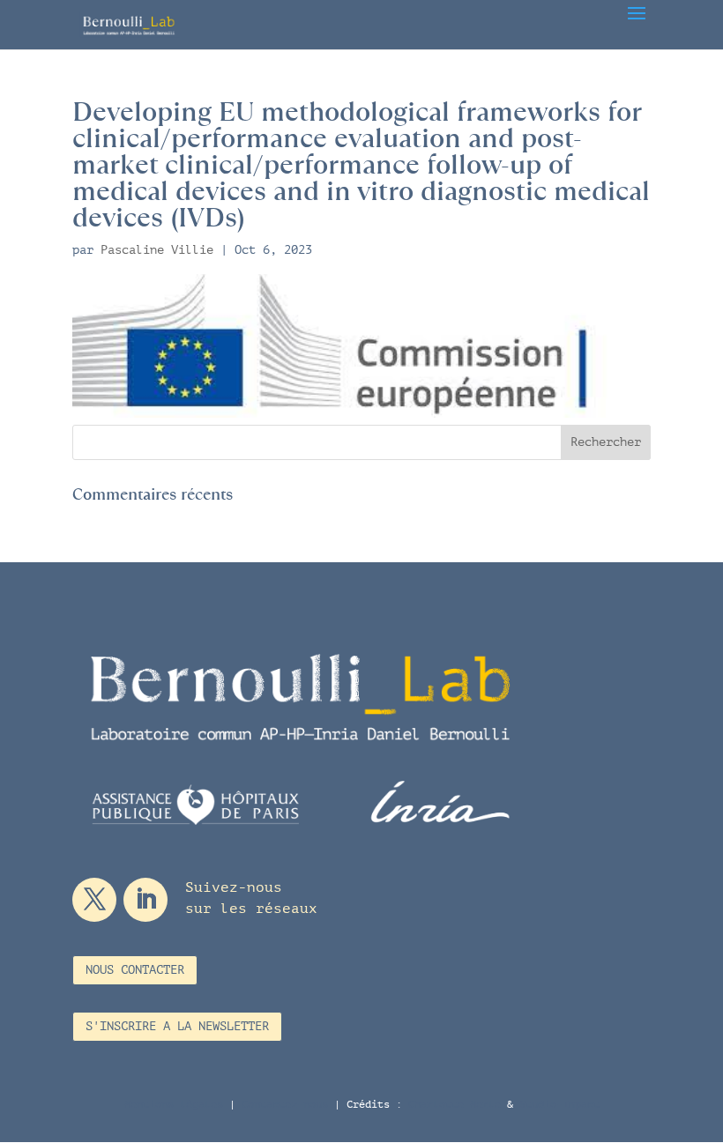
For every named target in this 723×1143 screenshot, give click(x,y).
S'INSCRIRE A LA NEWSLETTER (177, 1026)
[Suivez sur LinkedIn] (145, 900)
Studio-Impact (559, 1104)
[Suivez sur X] (94, 900)
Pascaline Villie (157, 249)
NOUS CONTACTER (135, 969)
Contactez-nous (285, 1104)
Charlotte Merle (454, 1104)
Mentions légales (173, 1104)
